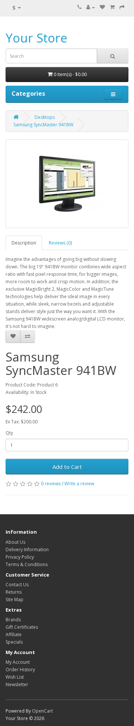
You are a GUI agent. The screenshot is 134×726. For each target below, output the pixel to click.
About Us (15, 542)
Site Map (14, 599)
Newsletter (17, 684)
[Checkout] (122, 7)
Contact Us (17, 584)
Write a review (79, 483)
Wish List (15, 677)
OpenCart (42, 711)
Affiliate (14, 634)
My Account (18, 662)
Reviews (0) (60, 243)
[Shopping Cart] (112, 7)
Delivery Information (27, 549)
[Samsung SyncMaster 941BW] (67, 183)
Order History (20, 669)
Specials (14, 642)
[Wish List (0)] (102, 7)
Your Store (36, 37)
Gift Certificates (22, 627)
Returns (14, 592)
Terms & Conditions (27, 564)
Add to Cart (67, 466)
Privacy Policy (20, 557)
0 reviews (51, 483)
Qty (9, 433)
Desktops (45, 117)
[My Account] (90, 7)
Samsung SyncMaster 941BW (43, 124)
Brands (13, 619)
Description (24, 243)
